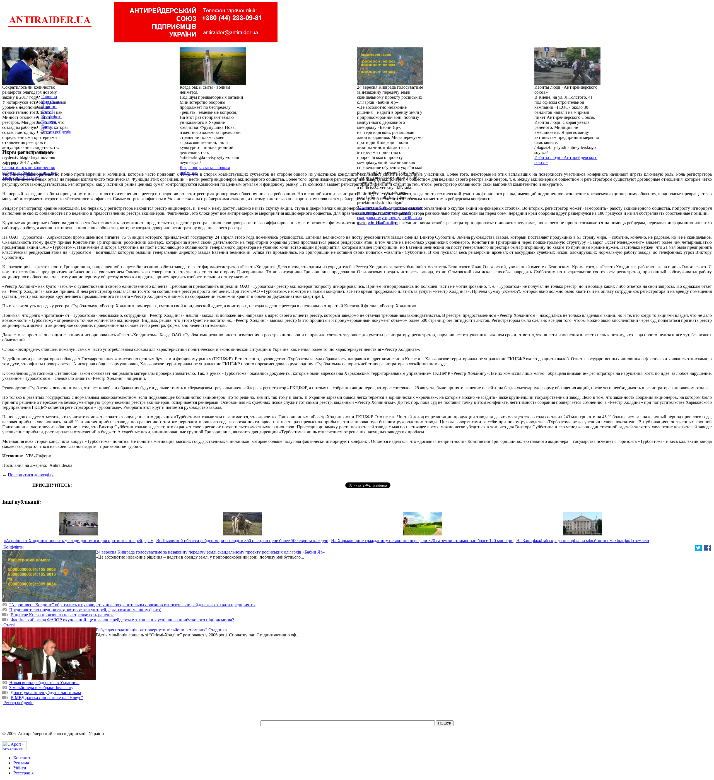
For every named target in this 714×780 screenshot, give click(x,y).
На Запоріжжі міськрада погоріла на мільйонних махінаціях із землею (582, 540)
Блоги (47, 126)
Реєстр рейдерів (56, 131)
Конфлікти (51, 116)
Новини (49, 106)
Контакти (22, 757)
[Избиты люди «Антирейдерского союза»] (567, 83)
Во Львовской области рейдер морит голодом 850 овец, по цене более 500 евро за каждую (242, 540)
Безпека (48, 121)
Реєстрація (23, 773)
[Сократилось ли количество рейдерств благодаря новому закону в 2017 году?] (35, 83)
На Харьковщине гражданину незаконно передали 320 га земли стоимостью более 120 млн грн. (422, 540)
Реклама (21, 762)
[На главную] (49, 26)
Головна (49, 96)
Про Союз (51, 101)
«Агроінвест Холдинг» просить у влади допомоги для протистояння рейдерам (78, 540)
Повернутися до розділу (31, 474)
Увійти (19, 767)
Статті (47, 111)
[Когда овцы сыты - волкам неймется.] (213, 83)
